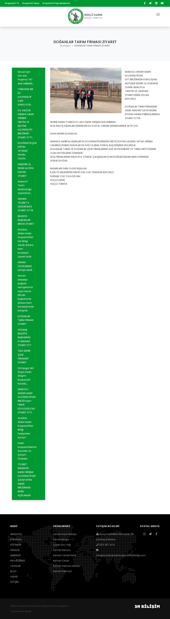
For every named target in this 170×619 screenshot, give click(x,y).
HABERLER (15, 555)
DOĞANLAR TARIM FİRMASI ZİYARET (92, 45)
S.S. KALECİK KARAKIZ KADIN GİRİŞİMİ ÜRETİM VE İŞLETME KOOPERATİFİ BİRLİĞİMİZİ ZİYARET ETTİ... (26, 124)
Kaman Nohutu (62, 550)
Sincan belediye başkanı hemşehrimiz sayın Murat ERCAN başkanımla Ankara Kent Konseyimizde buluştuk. (26, 293)
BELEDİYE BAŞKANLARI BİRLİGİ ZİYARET (26, 220)
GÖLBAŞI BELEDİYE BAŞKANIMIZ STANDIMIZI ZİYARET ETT (24, 337)
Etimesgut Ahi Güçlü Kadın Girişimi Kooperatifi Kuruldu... (26, 376)
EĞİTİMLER (15, 544)
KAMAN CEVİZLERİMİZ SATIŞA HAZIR (25, 266)
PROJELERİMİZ (17, 560)
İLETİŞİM (14, 582)
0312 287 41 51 (106, 544)
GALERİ (14, 576)
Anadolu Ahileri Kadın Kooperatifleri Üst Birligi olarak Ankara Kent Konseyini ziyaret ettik (25, 243)
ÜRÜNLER (15, 550)
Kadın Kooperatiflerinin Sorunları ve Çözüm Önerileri (27, 450)
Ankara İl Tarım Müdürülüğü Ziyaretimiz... (25, 187)
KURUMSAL (16, 539)
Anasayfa (65, 45)
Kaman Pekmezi (62, 571)
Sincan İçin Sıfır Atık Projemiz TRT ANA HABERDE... (26, 77)
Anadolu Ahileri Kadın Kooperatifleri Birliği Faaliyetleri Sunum (25, 427)
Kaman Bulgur (61, 539)
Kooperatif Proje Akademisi (56, 3)
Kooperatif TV (12, 3)
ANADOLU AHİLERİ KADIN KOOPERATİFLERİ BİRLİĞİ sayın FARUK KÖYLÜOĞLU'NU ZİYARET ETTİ (27, 401)
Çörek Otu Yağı (62, 544)
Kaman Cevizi (61, 560)
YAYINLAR (15, 566)
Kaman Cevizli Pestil (64, 555)
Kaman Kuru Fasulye (65, 534)
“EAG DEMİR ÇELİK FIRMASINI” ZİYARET (24, 356)
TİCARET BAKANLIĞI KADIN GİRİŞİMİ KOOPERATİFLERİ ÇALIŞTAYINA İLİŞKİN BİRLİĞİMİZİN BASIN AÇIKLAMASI (27, 480)
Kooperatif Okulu (30, 3)
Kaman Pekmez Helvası (66, 566)
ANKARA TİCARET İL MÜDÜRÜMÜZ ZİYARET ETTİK (25, 204)
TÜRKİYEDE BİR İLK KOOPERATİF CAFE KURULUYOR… (25, 97)
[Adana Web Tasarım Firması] (147, 606)
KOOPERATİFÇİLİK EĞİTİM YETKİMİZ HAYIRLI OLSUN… (27, 150)
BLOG (13, 571)
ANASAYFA (16, 534)
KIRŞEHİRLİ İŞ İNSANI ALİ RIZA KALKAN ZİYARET (26, 170)
